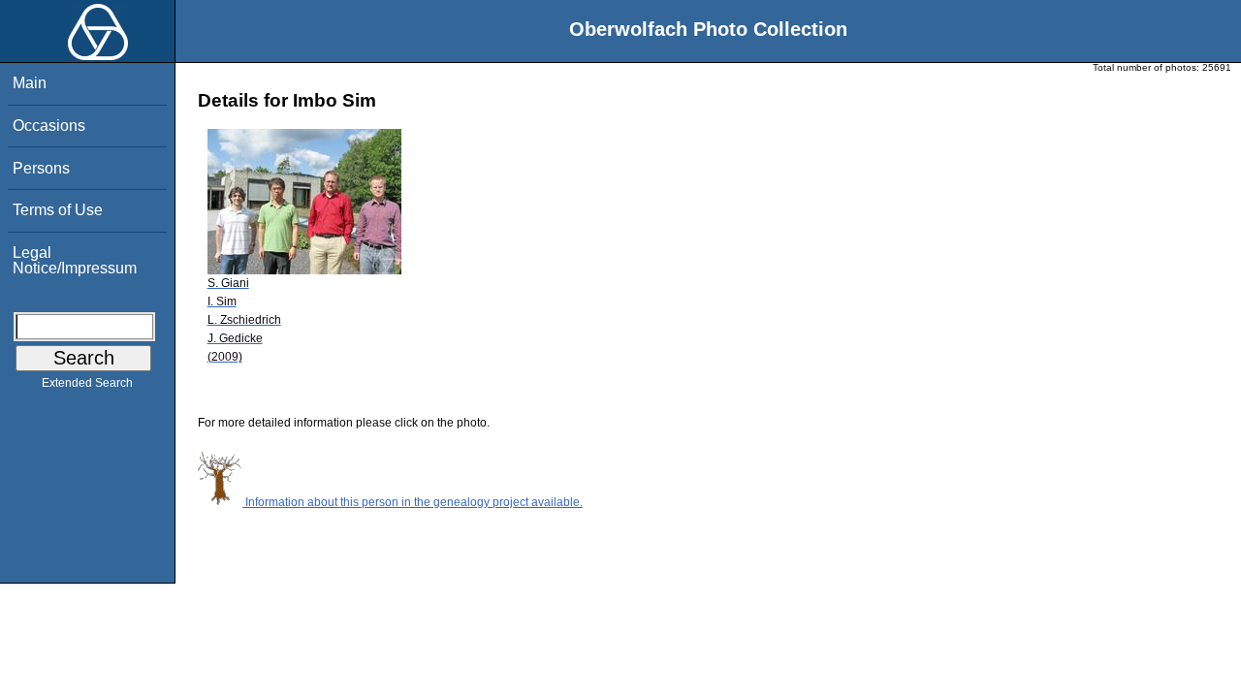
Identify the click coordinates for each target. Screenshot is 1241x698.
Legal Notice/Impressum (75, 260)
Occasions (49, 125)
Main (30, 83)
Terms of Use (58, 210)
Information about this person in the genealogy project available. (412, 502)
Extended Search (87, 383)
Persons (41, 168)
